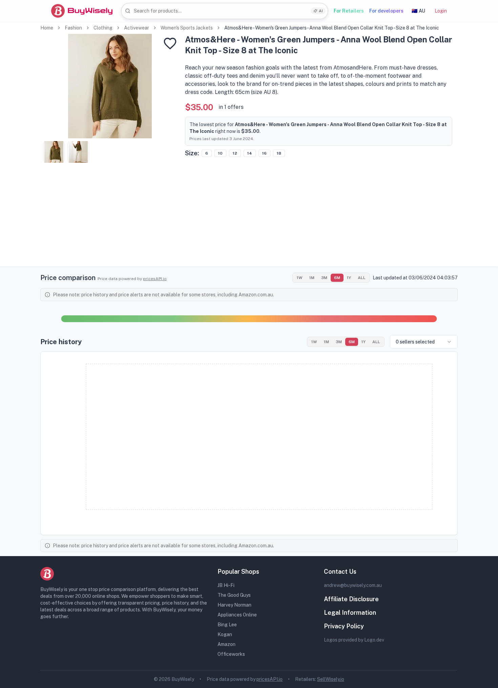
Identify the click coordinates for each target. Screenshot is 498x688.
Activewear (136, 28)
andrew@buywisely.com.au (353, 585)
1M (311, 277)
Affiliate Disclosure (351, 599)
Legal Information (350, 612)
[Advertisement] (249, 219)
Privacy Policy (344, 626)
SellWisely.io (330, 679)
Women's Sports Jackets (187, 28)
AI (321, 10)
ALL (362, 277)
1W (300, 277)
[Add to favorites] (170, 43)
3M (324, 277)
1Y (349, 277)
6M (337, 277)
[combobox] (224, 11)
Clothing (103, 28)
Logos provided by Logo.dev (354, 640)
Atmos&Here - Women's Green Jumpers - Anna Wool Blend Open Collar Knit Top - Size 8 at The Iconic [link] (331, 28)
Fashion (73, 28)
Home (46, 28)
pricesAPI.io (155, 278)
